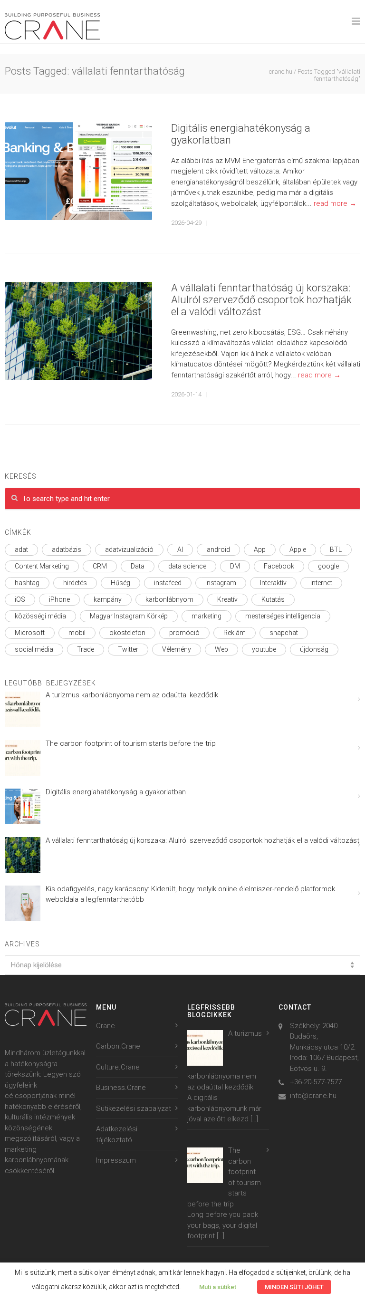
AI (180, 549)
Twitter (128, 649)
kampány (108, 599)
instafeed (168, 583)
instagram (220, 583)
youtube (264, 649)
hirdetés (75, 583)
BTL (336, 549)
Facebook (279, 566)
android (218, 549)
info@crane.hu (313, 1095)
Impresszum (116, 1160)
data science (187, 566)
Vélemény (176, 649)
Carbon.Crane (118, 1046)
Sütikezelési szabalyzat (133, 1108)
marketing (206, 616)
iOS (20, 599)
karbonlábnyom (169, 599)
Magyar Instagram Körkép (129, 616)
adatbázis (66, 549)
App (260, 549)
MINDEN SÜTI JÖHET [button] (294, 1287)
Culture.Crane (118, 1067)
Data (137, 566)
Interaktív (273, 583)
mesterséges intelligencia (282, 616)
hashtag (27, 583)
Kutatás (273, 599)
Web (221, 649)
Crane (105, 1026)
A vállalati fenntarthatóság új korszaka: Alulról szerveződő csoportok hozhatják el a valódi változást (261, 300)
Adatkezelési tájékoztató (116, 1134)
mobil (77, 632)
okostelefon (127, 632)
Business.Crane (121, 1087)
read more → (335, 203)
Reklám (234, 632)
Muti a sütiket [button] (217, 1287)
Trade (85, 649)
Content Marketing (42, 566)
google (328, 566)
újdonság (314, 649)
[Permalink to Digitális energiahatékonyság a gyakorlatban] (78, 171)
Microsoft (30, 632)
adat (21, 549)
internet (321, 583)
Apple (297, 549)
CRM (100, 566)
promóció (184, 632)
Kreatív (227, 599)
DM (235, 566)
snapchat (283, 632)
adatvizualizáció (129, 549)
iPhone (59, 599)
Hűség (120, 583)
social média (34, 649)
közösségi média (40, 616)
